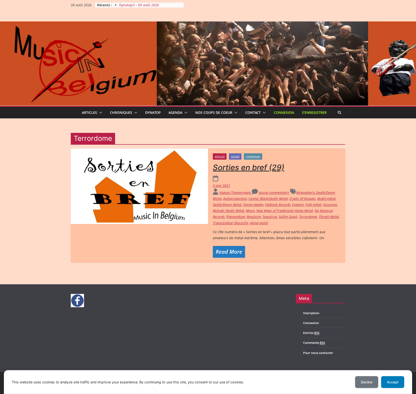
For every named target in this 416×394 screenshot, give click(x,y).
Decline (366, 382)
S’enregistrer (314, 112)
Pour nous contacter (318, 353)
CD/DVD (235, 156)
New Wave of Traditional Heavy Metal (284, 210)
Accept (392, 382)
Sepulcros (270, 216)
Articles (89, 112)
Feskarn (298, 204)
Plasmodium (235, 216)
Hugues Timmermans (235, 192)
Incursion (330, 204)
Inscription (311, 313)
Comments (314, 342)
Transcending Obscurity (230, 223)
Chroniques (121, 112)
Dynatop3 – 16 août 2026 (139, 5)
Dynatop (153, 112)
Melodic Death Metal (228, 210)
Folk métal (313, 204)
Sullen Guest (288, 216)
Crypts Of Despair (302, 198)
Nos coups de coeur (213, 112)
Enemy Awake (253, 204)
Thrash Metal (329, 216)
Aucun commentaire (273, 192)
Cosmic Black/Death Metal (268, 198)
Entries (311, 333)
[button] (99, 112)
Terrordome (308, 216)
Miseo (250, 210)
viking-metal (259, 223)
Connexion (284, 112)
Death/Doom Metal (227, 204)
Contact (253, 112)
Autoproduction (235, 198)
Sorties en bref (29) (248, 167)
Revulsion (254, 216)
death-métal (326, 198)
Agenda (175, 112)
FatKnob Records (277, 204)
